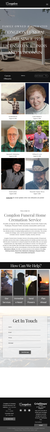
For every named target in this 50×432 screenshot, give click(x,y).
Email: (10, 332)
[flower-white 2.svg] (29, 411)
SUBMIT (41, 425)
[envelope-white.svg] (20, 411)
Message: (10, 343)
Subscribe (9, 198)
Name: (10, 327)
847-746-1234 (9, 415)
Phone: (10, 337)
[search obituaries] (46, 76)
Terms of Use (26, 430)
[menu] (47, 4)
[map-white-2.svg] (25, 411)
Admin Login (34, 430)
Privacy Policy (18, 430)
